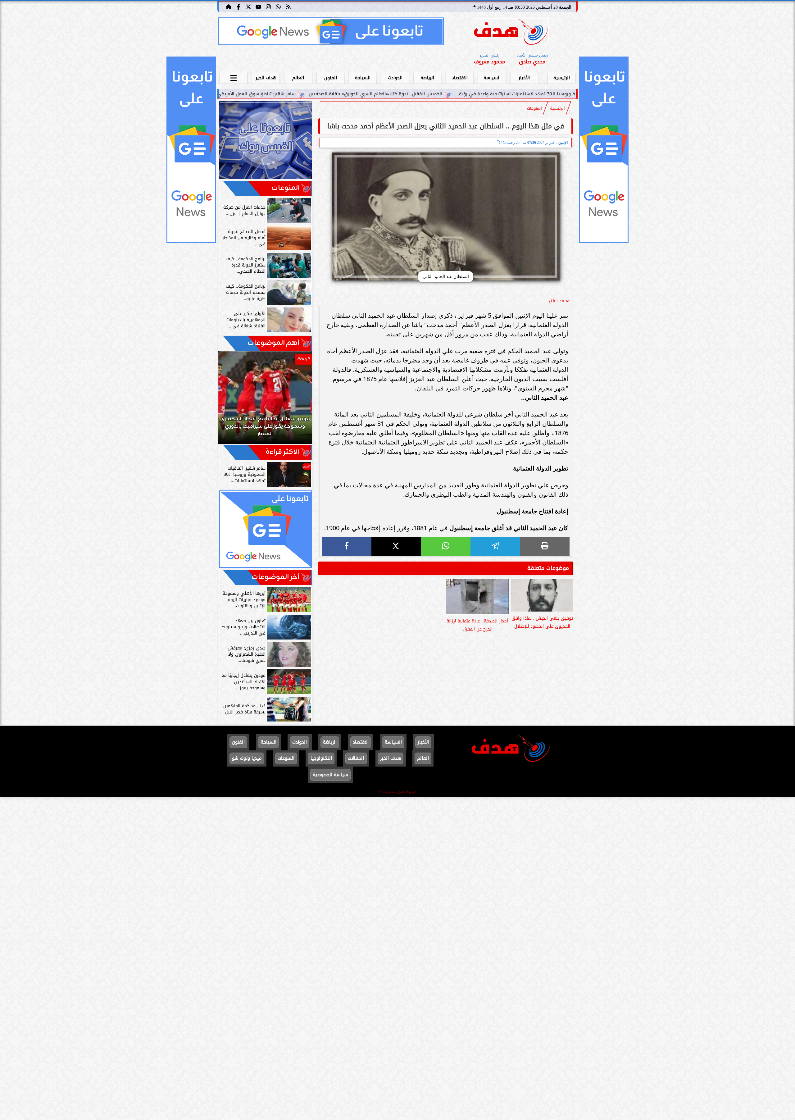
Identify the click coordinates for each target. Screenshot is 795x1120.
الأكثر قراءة (283, 452)
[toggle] (233, 77)
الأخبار (524, 78)
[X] (396, 546)
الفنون (330, 78)
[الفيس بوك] (238, 6)
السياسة (492, 78)
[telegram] (495, 546)
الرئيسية (561, 78)
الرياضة (427, 78)
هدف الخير (266, 78)
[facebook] (346, 546)
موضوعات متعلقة (548, 568)
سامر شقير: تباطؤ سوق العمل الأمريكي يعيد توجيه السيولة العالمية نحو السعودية (292, 94)
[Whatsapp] (278, 6)
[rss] (288, 6)
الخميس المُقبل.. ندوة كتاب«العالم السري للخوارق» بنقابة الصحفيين (454, 94)
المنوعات (534, 108)
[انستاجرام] (268, 6)
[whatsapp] (445, 546)
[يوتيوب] (258, 6)
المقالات (356, 758)
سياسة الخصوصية (330, 775)
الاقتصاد (460, 78)
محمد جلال (559, 301)
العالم (298, 78)
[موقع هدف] (511, 32)
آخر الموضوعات (276, 577)
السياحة (362, 78)
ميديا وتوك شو (246, 758)
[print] (545, 546)
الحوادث (395, 78)
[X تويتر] (248, 6)
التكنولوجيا (321, 758)
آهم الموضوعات (274, 343)
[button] (231, 400)
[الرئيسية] (229, 6)
